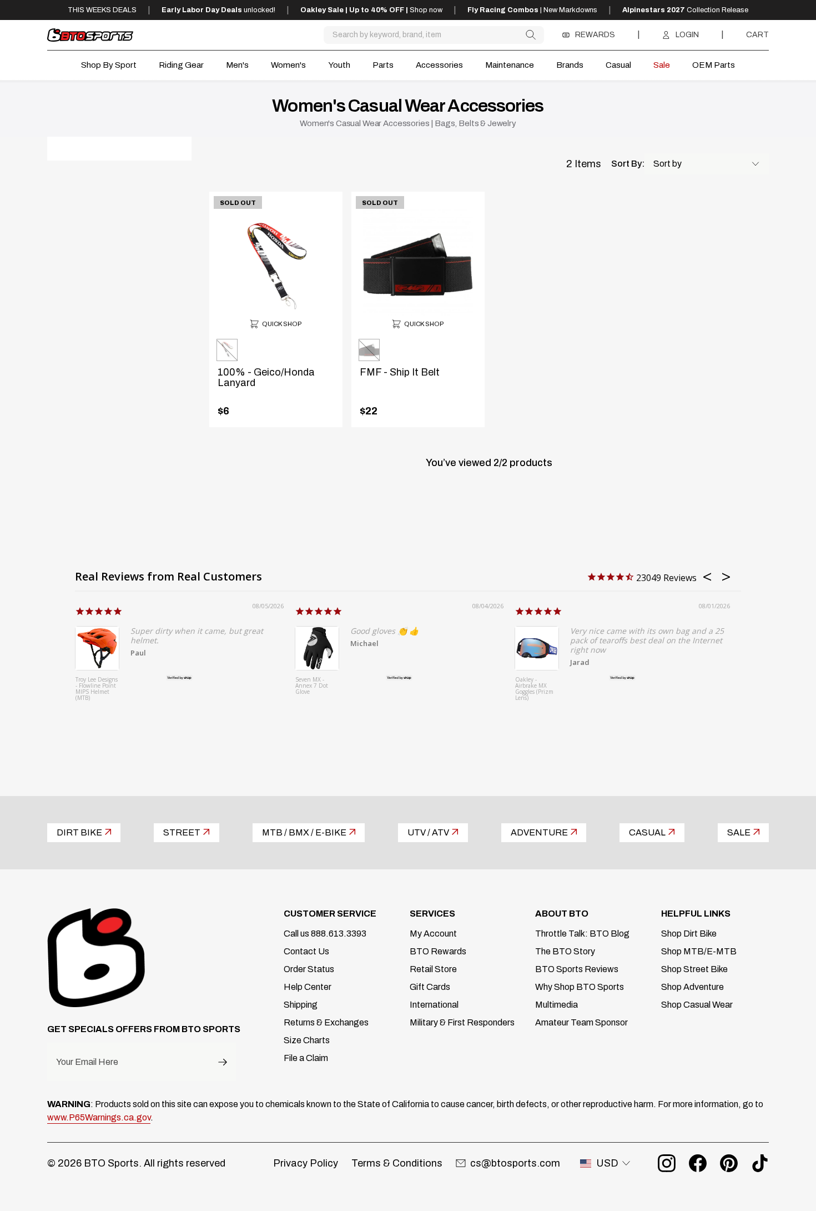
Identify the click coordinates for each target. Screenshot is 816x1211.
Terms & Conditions (396, 1163)
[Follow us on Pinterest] (729, 1163)
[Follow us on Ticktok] (760, 1163)
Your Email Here (87, 1062)
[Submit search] (530, 35)
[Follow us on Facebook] (698, 1163)
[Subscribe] (222, 1062)
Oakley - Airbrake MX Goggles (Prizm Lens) (534, 689)
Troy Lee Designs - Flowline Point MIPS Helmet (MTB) (96, 689)
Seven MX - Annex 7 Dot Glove (311, 686)
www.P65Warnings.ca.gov (98, 1117)
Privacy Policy (305, 1163)
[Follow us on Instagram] (667, 1163)
